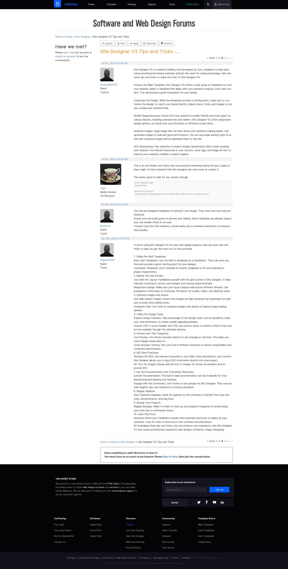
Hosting (132, 4)
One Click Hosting (135, 530)
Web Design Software (126, 558)
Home (58, 36)
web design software (93, 487)
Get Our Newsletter (64, 536)
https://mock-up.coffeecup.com (195, 194)
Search (108, 43)
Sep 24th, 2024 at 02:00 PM (115, 238)
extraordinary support (123, 491)
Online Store (107, 558)
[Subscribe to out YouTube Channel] (214, 502)
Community (168, 518)
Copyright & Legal (161, 558)
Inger (103, 188)
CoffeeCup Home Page (88, 558)
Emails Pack (95, 524)
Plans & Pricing (133, 547)
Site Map (185, 558)
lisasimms (105, 225)
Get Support (144, 558)
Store (172, 4)
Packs (91, 4)
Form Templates (206, 536)
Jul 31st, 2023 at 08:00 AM (114, 159)
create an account (65, 56)
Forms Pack (95, 530)
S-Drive (130, 524)
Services (131, 518)
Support (152, 4)
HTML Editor (192, 4)
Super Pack (95, 536)
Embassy (166, 536)
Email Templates (206, 530)
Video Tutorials (169, 530)
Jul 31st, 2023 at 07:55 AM (114, 63)
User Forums (168, 542)
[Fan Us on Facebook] (206, 502)
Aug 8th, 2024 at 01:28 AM (114, 204)
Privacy (175, 558)
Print (122, 43)
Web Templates (206, 524)
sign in (67, 52)
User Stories (168, 547)
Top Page (71, 558)
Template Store (206, 518)
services (113, 487)
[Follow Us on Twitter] (198, 502)
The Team (59, 524)
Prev (212, 57)
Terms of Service (171, 563)
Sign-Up (219, 489)
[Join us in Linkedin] (222, 502)
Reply (135, 43)
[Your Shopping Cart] (208, 4)
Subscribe (150, 43)
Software (111, 4)
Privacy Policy (154, 563)
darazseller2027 (109, 84)
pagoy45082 (107, 259)
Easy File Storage (135, 536)
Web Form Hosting (135, 542)
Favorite (167, 43)
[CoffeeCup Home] (71, 4)
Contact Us (59, 542)
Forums (69, 36)
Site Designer (82, 36)
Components (204, 542)
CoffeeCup (60, 518)
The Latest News (62, 530)
